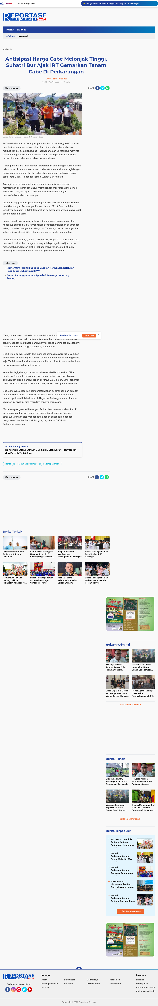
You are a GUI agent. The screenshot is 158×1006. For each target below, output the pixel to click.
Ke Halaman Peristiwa (129, 819)
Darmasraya (92, 980)
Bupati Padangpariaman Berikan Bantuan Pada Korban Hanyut (122, 898)
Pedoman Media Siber (146, 991)
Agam (44, 980)
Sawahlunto (115, 983)
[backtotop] (79, 969)
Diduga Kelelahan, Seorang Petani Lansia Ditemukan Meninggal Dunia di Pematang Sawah (116, 781)
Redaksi (140, 980)
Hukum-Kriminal (118, 644)
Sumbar (45, 987)
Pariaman (68, 983)
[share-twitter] (102, 88)
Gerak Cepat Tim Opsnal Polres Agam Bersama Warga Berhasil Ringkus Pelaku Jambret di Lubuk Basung (117, 693)
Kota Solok (115, 980)
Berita (8, 464)
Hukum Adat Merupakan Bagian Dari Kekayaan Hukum (122, 884)
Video (11, 36)
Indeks (10, 29)
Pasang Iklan (142, 983)
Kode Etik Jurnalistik (145, 987)
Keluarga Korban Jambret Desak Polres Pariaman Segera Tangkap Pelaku (116, 667)
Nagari (24, 36)
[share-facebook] (97, 88)
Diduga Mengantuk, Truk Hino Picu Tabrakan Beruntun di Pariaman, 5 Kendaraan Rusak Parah (143, 808)
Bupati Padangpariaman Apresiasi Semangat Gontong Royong (121, 870)
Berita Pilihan (115, 759)
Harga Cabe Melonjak (27, 464)
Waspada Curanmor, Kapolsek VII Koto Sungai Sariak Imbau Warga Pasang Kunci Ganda (141, 667)
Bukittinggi (69, 980)
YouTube (32, 993)
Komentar (13, 88)
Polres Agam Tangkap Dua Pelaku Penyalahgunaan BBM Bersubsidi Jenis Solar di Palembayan (143, 693)
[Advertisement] (97, 139)
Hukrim (21, 29)
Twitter (26, 993)
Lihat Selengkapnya (130, 911)
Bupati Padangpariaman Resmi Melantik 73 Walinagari (111, 3)
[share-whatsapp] (107, 88)
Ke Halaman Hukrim (130, 704)
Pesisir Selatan (93, 983)
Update (90, 335)
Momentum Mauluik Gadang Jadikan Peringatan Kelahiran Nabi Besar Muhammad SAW (122, 842)
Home (9, 3)
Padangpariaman (51, 464)
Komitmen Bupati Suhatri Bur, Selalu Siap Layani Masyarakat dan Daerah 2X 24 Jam (40, 451)
